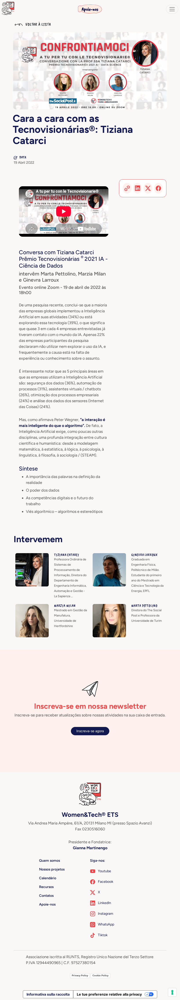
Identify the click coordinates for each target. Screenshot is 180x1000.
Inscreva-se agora (90, 731)
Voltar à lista (37, 24)
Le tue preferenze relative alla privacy (109, 994)
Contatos (46, 895)
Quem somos (49, 860)
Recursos (46, 887)
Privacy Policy (80, 975)
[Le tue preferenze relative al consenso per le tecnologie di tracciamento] (172, 992)
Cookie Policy (100, 975)
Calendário (47, 878)
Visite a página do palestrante (38, 556)
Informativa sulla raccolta (48, 994)
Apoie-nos (90, 9)
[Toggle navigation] (172, 9)
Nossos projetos (52, 869)
